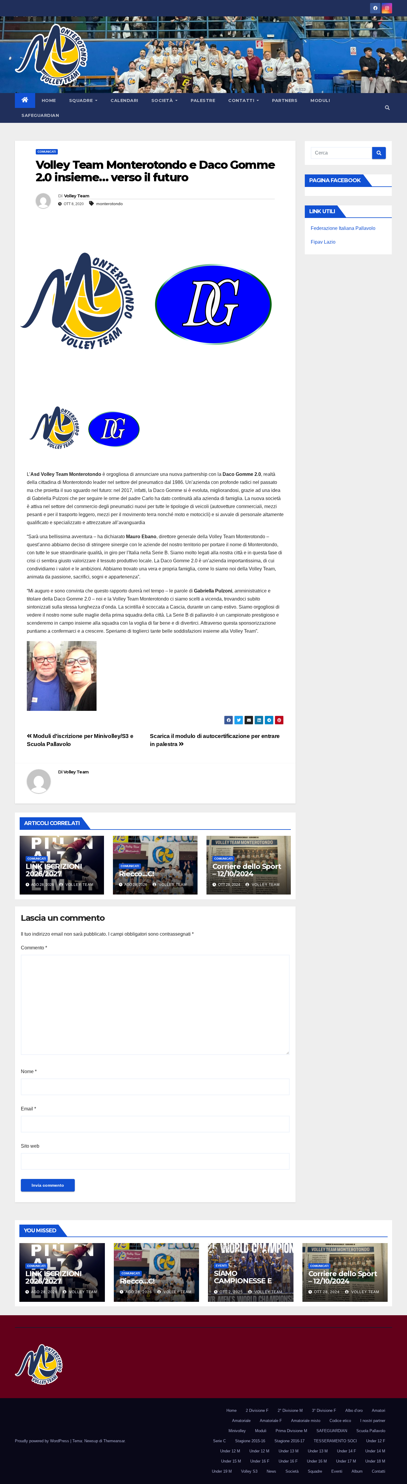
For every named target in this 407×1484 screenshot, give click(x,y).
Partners (284, 100)
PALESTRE (203, 100)
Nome (29, 1071)
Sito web (30, 1146)
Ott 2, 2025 (231, 1292)
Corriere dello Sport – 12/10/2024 (246, 870)
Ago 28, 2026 (44, 1292)
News (271, 1471)
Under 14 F (346, 1451)
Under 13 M (289, 1451)
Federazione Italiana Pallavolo (343, 228)
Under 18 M (375, 1461)
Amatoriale (241, 1420)
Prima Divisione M (291, 1431)
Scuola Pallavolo (370, 1431)
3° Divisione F (324, 1410)
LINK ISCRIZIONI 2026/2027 (54, 870)
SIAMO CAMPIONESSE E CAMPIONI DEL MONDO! (242, 1284)
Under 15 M (231, 1461)
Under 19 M (222, 1471)
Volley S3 (249, 1471)
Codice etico (340, 1420)
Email (28, 1108)
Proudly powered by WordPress (42, 1441)
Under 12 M (230, 1451)
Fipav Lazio (323, 242)
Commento (34, 947)
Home (49, 100)
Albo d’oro (354, 1410)
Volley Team (76, 196)
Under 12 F (375, 1441)
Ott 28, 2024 (327, 1292)
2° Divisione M (290, 1410)
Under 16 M (317, 1461)
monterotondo (109, 203)
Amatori (378, 1410)
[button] (387, 107)
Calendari (124, 100)
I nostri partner (372, 1420)
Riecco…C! (136, 873)
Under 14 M (375, 1451)
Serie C (219, 1441)
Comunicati (47, 151)
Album (357, 1471)
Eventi (221, 1265)
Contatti (242, 100)
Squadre (81, 100)
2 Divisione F (257, 1410)
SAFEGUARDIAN (40, 115)
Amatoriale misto (305, 1420)
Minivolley (237, 1431)
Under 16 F (259, 1461)
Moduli (320, 100)
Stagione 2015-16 (250, 1441)
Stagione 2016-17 (289, 1441)
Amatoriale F (271, 1420)
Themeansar (114, 1441)
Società (162, 100)
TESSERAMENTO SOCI (335, 1441)
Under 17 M (346, 1461)
